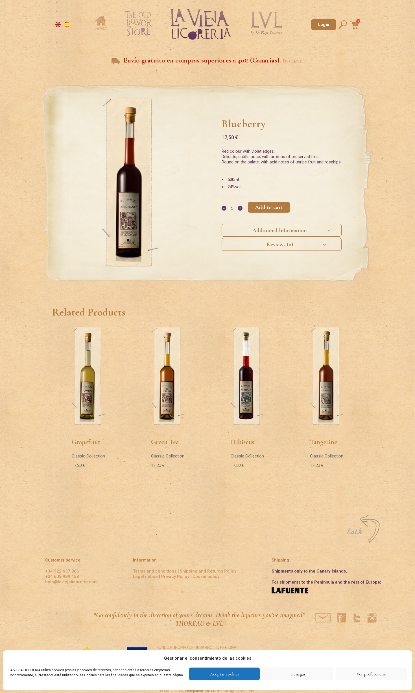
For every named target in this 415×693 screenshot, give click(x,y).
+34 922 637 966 (62, 571)
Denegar (297, 674)
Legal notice (145, 576)
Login (323, 24)
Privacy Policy (175, 576)
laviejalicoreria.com (202, 690)
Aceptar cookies (224, 674)
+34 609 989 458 (62, 576)
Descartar (293, 61)
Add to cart (269, 207)
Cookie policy (206, 576)
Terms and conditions (154, 571)
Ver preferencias (371, 674)
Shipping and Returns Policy (208, 571)
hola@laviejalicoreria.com (71, 581)
